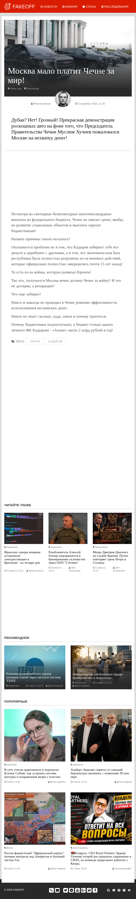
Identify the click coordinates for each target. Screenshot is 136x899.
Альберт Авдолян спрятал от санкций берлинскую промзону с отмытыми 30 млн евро (100, 773)
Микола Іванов (41, 103)
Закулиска (12, 764)
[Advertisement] (68, 181)
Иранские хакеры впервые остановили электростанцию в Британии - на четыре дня (22, 557)
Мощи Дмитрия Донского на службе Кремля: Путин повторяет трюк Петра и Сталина (110, 557)
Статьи (90, 6)
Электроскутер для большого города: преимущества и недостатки (97, 676)
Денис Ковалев (55, 685)
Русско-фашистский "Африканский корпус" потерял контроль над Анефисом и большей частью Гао (34, 856)
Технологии (80, 682)
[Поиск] (108, 890)
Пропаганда (101, 547)
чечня (35, 341)
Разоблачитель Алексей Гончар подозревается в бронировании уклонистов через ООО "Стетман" (67, 557)
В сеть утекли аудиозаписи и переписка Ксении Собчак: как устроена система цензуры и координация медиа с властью (32, 773)
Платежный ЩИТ (123, 868)
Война (10, 848)
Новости (50, 6)
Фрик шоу (16, 88)
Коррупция (56, 547)
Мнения (71, 6)
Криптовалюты (80, 848)
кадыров (55, 341)
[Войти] (129, 890)
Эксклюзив (33, 88)
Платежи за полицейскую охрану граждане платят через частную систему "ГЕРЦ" (33, 677)
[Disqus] (68, 453)
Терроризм (12, 547)
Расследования (116, 6)
